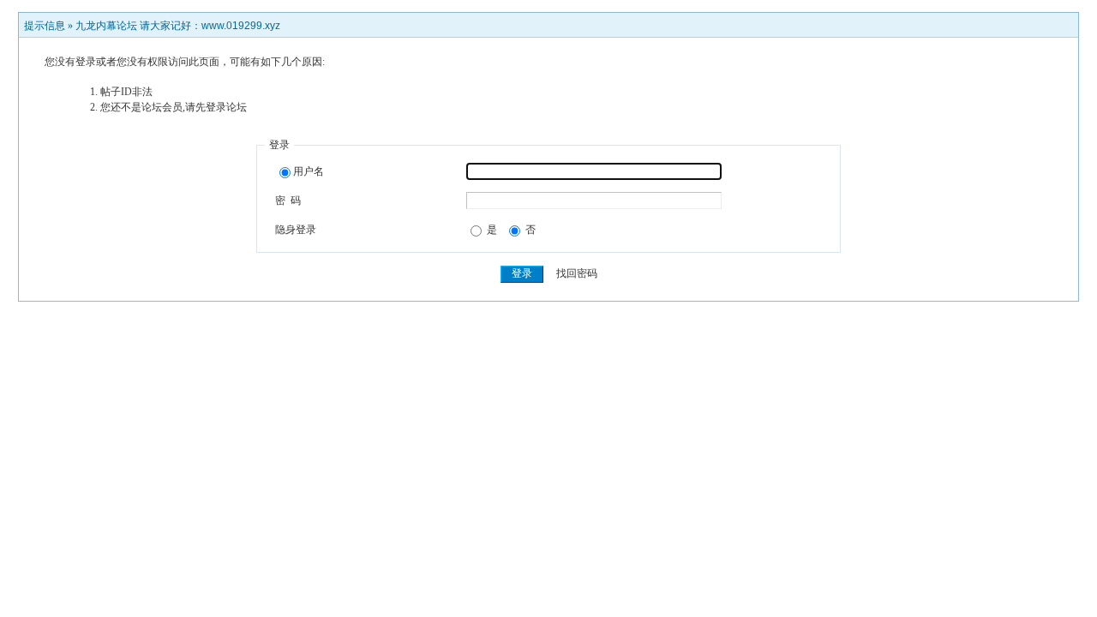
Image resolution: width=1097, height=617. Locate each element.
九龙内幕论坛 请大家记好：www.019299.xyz (177, 26)
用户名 (308, 171)
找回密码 (576, 273)
